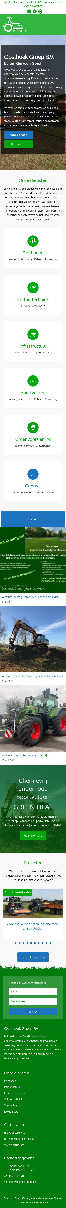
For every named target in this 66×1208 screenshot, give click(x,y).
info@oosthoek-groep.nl (16, 2)
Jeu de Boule (11, 1111)
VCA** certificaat (14, 1144)
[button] (29, 11)
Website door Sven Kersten (34, 1202)
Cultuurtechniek (13, 1099)
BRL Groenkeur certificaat (19, 1138)
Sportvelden (11, 1105)
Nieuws (33, 519)
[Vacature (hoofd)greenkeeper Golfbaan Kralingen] (33, 566)
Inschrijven (33, 1011)
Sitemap (58, 1198)
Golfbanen (43, 892)
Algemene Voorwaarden (39, 1198)
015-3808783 (36, 2)
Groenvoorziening (14, 1093)
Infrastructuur (12, 1087)
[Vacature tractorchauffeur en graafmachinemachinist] (33, 645)
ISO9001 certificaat (15, 1132)
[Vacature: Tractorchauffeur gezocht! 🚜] (33, 725)
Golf (32, 892)
